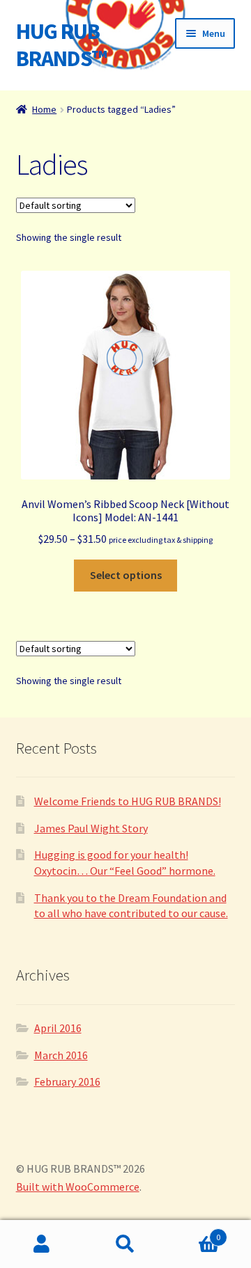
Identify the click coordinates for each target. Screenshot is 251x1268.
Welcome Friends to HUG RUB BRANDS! (127, 801)
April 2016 (58, 1028)
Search (125, 1244)
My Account (42, 1244)
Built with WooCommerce (77, 1187)
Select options (126, 575)
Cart (193, 1232)
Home (44, 109)
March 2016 (61, 1055)
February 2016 (67, 1081)
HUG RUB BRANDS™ (61, 44)
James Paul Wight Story (91, 828)
